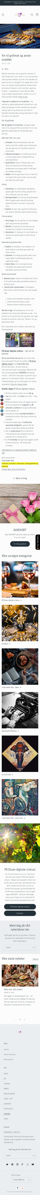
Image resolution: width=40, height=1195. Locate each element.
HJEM (6, 1074)
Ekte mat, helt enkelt (13, 989)
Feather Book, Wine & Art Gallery (13, 469)
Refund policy (8, 1059)
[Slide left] (15, 1019)
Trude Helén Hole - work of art (12, 818)
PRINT (6, 1119)
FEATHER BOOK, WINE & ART (17, 1191)
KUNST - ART (8, 1099)
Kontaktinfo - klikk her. (12, 1132)
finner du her (22, 97)
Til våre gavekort (20, 544)
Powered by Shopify (28, 1191)
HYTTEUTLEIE (8, 1109)
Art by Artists (6, 774)
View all (35, 959)
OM (5, 1079)
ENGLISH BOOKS (9, 1094)
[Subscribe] (33, 947)
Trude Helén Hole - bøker (10, 687)
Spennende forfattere (9, 731)
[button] (3, 14)
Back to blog (21, 478)
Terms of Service (10, 1054)
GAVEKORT (7, 1104)
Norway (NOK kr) (19, 1180)
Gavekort (5, 644)
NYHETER (7, 1114)
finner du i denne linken (19, 384)
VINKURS (7, 1084)
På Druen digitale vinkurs (10, 600)
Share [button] (6, 69)
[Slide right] (25, 1019)
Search (6, 1049)
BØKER (6, 1089)
